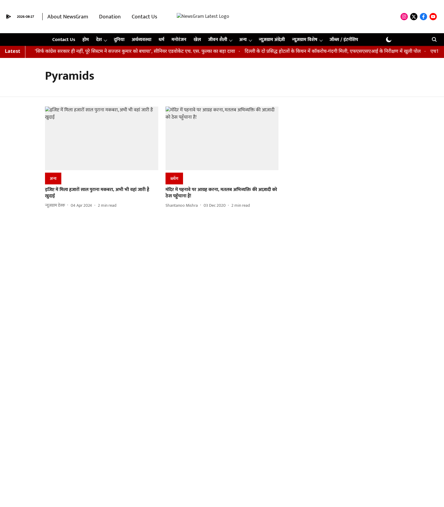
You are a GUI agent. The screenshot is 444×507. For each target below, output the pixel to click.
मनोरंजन (179, 40)
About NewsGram (67, 16)
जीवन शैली (217, 40)
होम (85, 40)
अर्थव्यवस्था (141, 40)
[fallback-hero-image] (101, 138)
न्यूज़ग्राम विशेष (304, 40)
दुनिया (119, 40)
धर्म (161, 40)
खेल (197, 40)
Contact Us (144, 16)
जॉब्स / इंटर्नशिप (344, 40)
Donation (110, 16)
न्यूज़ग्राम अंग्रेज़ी (272, 40)
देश (99, 40)
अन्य (243, 40)
